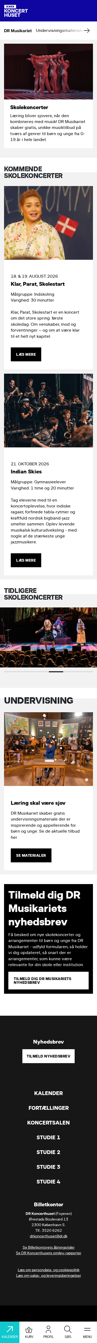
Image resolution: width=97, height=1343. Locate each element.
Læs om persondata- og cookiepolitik (48, 1270)
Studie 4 (48, 1181)
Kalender (48, 1093)
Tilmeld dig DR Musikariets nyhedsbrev (42, 980)
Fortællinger (49, 1108)
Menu (87, 1337)
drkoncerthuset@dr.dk (48, 1236)
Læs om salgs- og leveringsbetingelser (48, 1275)
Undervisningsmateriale (59, 30)
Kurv (29, 1337)
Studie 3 (48, 1167)
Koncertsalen (48, 1122)
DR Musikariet (18, 30)
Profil (48, 1337)
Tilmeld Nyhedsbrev (48, 1056)
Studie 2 (48, 1152)
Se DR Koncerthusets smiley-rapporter (48, 1253)
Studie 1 (48, 1137)
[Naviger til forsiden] (16, 11)
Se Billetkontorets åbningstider (49, 1247)
